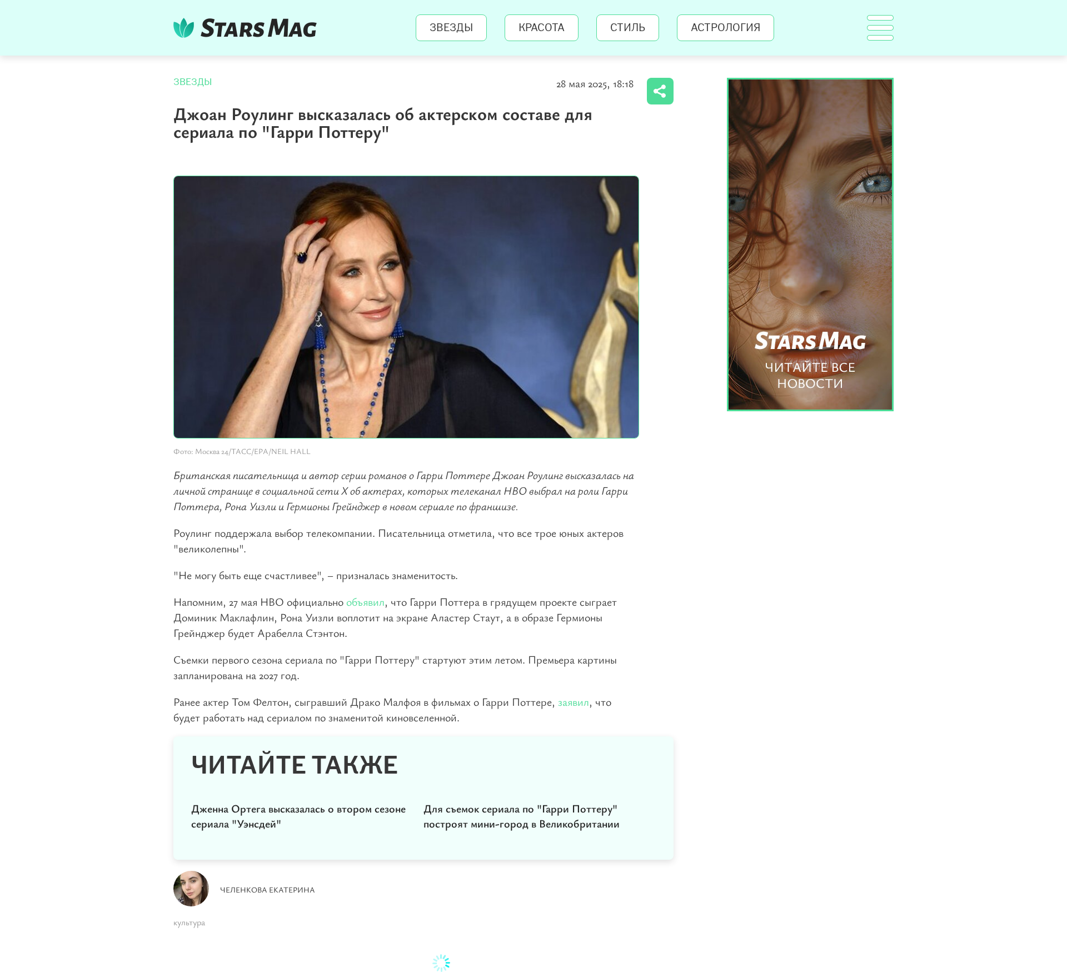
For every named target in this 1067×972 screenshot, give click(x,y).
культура (189, 922)
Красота (541, 28)
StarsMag (248, 28)
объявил (365, 601)
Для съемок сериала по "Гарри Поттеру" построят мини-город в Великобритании (521, 816)
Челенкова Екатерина (267, 889)
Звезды (451, 28)
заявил (573, 701)
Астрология (725, 28)
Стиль (627, 28)
